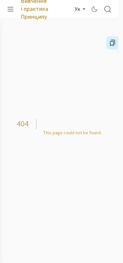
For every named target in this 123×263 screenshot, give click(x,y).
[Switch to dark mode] (94, 9)
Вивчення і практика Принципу (42, 9)
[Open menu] (10, 9)
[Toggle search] (107, 9)
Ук (77, 9)
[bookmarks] (112, 43)
